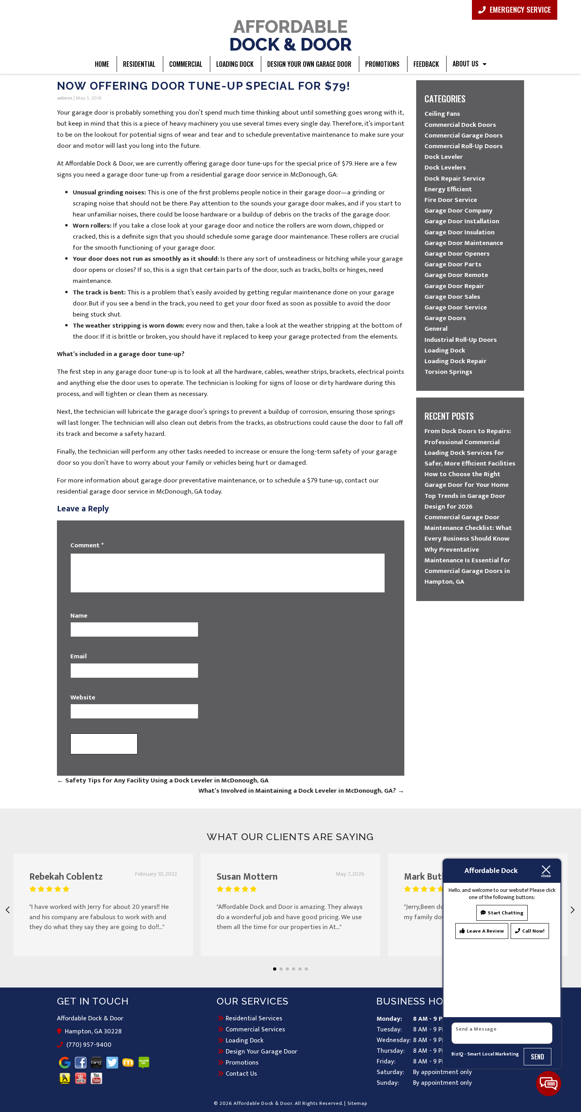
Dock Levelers (445, 167)
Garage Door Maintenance (463, 243)
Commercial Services (255, 1029)
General (435, 328)
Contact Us (241, 1073)
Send (538, 1056)
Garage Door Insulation (459, 232)
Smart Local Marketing (493, 1054)
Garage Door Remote (456, 275)
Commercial (185, 64)
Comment (87, 546)
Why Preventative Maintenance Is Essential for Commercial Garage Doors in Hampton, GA (467, 566)
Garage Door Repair (454, 286)
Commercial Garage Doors (463, 135)
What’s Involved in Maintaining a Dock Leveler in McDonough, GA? (301, 790)
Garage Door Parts (452, 264)
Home (102, 64)
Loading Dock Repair (455, 361)
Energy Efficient (448, 189)
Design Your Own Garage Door (309, 64)
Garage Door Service (455, 307)
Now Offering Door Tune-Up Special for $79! (203, 85)
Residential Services (254, 1018)
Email (78, 657)
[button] (274, 969)
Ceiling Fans (442, 113)
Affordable (290, 34)
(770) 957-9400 (88, 1045)
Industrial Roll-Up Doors (460, 339)
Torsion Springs (448, 371)
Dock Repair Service (454, 178)
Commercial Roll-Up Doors (463, 146)
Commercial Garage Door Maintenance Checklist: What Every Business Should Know (468, 528)
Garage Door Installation (461, 221)
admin (64, 98)
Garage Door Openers (457, 253)
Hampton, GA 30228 (94, 1032)
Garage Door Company (458, 210)
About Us (466, 63)
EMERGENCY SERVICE (519, 9)
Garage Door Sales (452, 296)
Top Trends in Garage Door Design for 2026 (465, 501)
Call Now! (533, 931)
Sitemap (357, 1103)
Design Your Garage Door (261, 1051)
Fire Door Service (450, 199)
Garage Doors (445, 318)
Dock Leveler (443, 156)
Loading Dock (234, 64)
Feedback (426, 64)
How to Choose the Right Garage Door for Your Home (466, 479)
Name (78, 616)
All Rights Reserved (318, 1103)
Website (82, 698)
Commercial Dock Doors (460, 124)
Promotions (382, 64)
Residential (139, 64)
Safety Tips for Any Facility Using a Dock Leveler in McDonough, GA (163, 780)
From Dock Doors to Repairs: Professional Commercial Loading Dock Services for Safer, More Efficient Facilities (469, 447)
